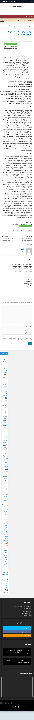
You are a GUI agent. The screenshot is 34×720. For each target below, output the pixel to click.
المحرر (22, 249)
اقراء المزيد (5, 377)
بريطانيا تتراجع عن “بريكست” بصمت (4, 480)
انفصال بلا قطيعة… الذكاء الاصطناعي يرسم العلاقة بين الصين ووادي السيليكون (5, 502)
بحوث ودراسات (21, 26)
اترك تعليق (30, 40)
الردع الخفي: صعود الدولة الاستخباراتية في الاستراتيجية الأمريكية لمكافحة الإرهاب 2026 (5, 579)
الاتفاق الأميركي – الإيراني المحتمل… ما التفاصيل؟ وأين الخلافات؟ (27, 267)
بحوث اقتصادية (5, 425)
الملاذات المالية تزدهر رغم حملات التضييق (5, 437)
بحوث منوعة (6, 512)
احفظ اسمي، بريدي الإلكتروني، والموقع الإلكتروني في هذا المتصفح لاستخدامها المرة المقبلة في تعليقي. (17, 339)
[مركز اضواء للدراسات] (17, 6)
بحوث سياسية (12, 26)
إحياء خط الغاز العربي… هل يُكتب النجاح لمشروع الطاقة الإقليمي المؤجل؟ (4, 413)
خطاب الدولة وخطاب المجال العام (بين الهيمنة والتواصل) (4, 556)
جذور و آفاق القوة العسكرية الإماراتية (27, 238)
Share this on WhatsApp (11, 44)
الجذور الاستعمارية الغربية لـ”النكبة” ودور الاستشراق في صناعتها (27, 282)
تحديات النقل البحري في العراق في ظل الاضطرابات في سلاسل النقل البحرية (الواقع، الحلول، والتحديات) (5, 530)
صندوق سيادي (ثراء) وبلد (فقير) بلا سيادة (8, 238)
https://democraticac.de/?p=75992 (22, 224)
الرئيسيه (29, 26)
